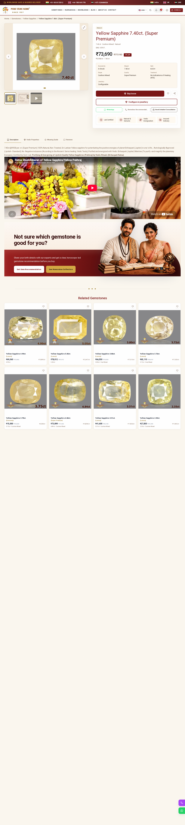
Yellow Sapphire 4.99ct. (16, 354)
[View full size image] (84, 27)
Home (6, 19)
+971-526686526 (101, 2)
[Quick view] (45, 312)
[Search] (150, 10)
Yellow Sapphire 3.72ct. (150, 354)
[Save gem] (168, 93)
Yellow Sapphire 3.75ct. (16, 418)
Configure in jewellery (138, 102)
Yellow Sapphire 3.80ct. (105, 354)
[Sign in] (167, 10)
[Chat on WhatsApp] (181, 810)
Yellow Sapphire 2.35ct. (150, 418)
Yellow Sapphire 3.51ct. (105, 418)
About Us (102, 10)
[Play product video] (36, 98)
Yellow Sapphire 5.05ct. (61, 354)
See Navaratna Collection (61, 269)
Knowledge (83, 10)
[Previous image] (8, 56)
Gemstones (57, 10)
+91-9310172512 (56, 2)
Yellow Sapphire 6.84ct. (61, 418)
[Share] (174, 93)
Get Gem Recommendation (29, 269)
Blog (94, 10)
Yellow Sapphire (29, 19)
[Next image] (84, 56)
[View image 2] (23, 98)
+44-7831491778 (78, 2)
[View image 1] (10, 98)
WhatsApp (110, 110)
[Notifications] (156, 10)
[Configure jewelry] (45, 317)
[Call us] (181, 803)
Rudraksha (70, 10)
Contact (112, 10)
